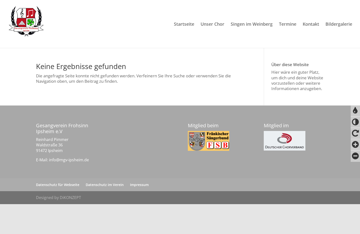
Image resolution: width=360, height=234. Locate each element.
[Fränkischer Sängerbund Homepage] (208, 141)
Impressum (139, 184)
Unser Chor (212, 24)
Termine (287, 24)
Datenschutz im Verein (105, 184)
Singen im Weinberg (252, 24)
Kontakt (311, 24)
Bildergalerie (338, 24)
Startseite (184, 24)
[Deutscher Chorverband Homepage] (284, 141)
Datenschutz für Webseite (57, 184)
